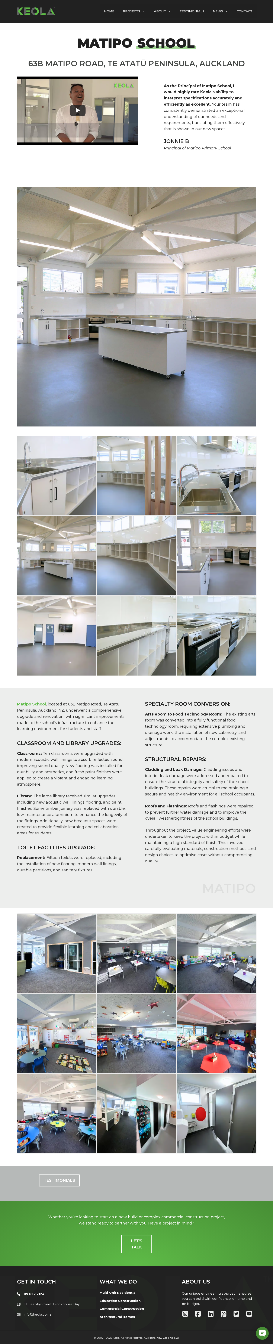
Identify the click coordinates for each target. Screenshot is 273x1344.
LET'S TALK (136, 1244)
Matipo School (31, 704)
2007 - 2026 (104, 1337)
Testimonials (192, 11)
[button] (59, 1180)
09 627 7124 (34, 1294)
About (160, 11)
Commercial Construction (122, 1309)
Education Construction (120, 1301)
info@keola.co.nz (37, 1314)
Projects (131, 11)
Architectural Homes (117, 1317)
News (218, 11)
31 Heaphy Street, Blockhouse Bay (52, 1304)
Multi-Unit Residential (118, 1293)
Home (109, 11)
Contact (244, 11)
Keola (116, 1337)
